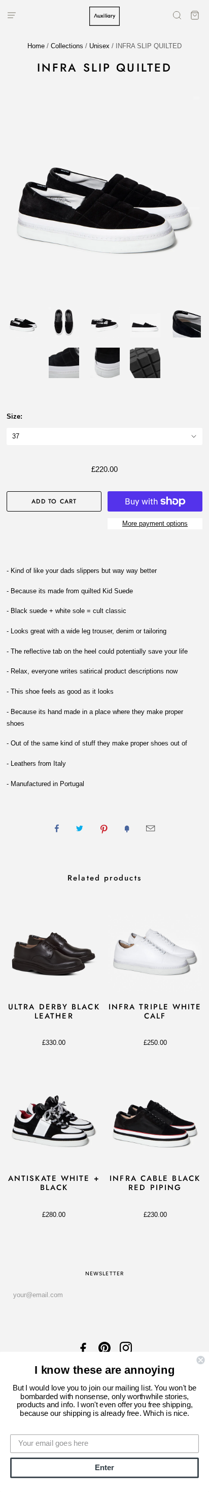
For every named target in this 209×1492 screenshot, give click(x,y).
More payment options (155, 523)
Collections (67, 46)
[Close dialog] (200, 1360)
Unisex (99, 46)
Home (36, 46)
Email (150, 828)
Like (57, 828)
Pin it (104, 828)
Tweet (79, 828)
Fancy (127, 828)
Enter (104, 1468)
